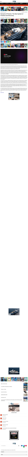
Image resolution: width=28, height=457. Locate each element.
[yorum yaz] (10, 42)
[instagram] (24, 445)
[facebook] (1, 42)
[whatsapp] (23, 446)
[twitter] (3, 42)
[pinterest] (6, 42)
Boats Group (2, 92)
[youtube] (26, 445)
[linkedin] (5, 42)
